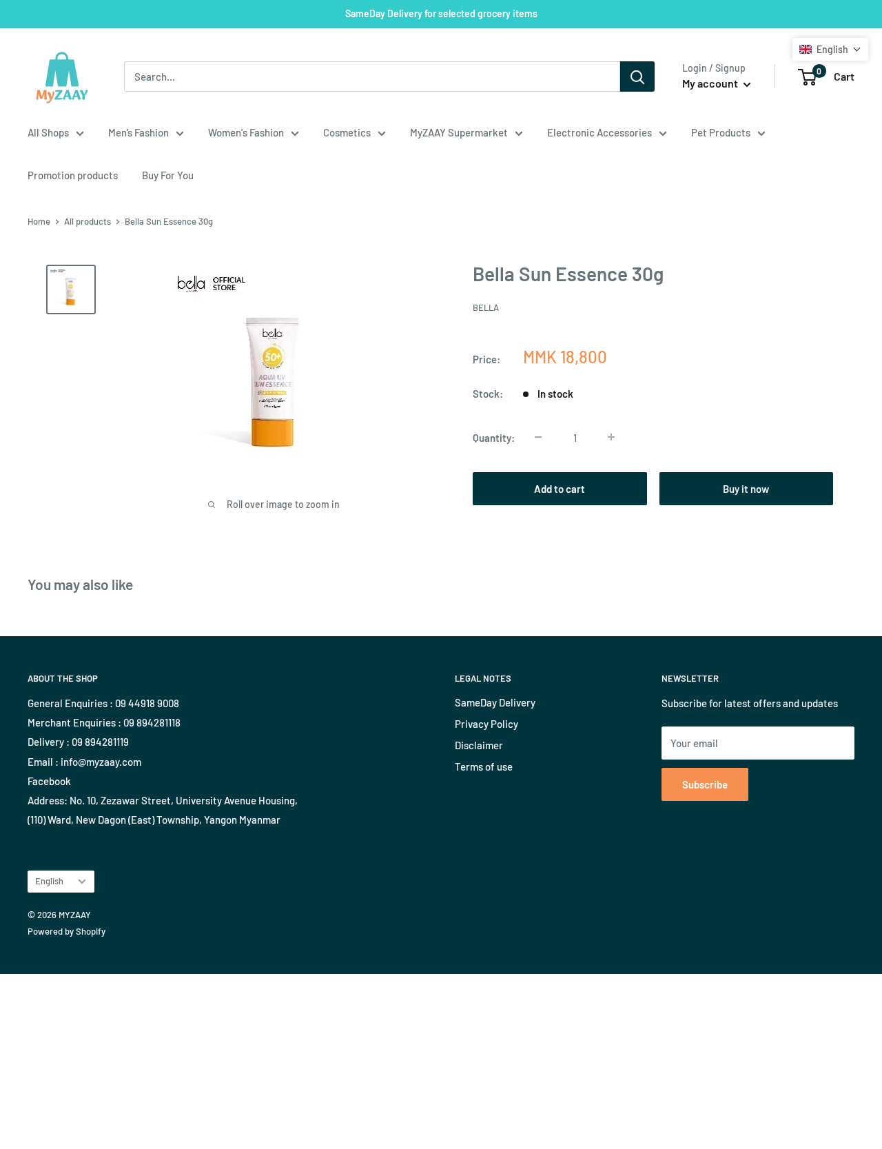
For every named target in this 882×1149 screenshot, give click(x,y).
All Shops (48, 132)
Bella (486, 307)
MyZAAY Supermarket (459, 132)
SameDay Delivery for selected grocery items (441, 13)
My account (711, 83)
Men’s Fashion (138, 132)
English (49, 880)
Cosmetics (347, 132)
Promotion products (73, 175)
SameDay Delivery (495, 702)
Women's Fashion (246, 132)
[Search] (637, 76)
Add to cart (559, 488)
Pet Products (720, 132)
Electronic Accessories (599, 132)
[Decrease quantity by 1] (538, 437)
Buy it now (746, 488)
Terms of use (484, 766)
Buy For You (168, 175)
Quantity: (494, 437)
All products (87, 221)
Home (39, 221)
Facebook (49, 781)
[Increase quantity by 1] (611, 437)
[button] (830, 49)
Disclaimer (479, 745)
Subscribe (705, 784)
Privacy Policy (486, 724)
